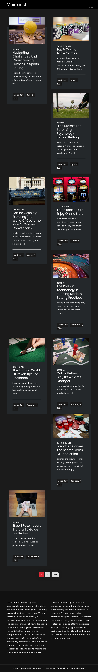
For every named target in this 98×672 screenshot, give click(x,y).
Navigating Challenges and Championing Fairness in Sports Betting (26, 60)
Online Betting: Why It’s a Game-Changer (70, 377)
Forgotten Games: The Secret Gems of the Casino (70, 450)
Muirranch (17, 4)
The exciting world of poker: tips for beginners (26, 374)
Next (55, 575)
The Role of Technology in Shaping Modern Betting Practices (69, 292)
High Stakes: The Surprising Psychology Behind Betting (69, 131)
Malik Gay (18, 95)
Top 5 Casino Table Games (67, 51)
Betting (17, 49)
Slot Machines (64, 206)
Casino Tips (18, 209)
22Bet (87, 620)
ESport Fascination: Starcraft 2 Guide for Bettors (27, 529)
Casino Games (64, 46)
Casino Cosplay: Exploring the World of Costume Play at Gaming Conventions (27, 220)
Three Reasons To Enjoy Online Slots (70, 212)
